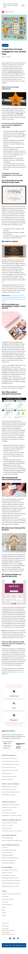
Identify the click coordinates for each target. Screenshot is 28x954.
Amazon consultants (19, 672)
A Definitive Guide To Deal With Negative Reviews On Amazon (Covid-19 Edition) (14, 299)
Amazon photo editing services (12, 388)
